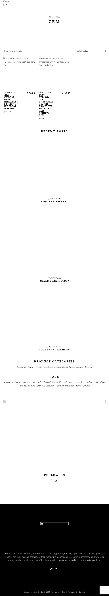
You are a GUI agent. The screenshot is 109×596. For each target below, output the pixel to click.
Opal (20, 385)
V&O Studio (38, 592)
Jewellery (7, 111)
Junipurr (89, 382)
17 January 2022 (54, 278)
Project (65, 367)
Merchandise (55, 367)
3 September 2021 (55, 346)
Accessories (21, 367)
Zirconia (86, 385)
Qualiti (27, 385)
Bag (34, 382)
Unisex (72, 367)
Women (78, 385)
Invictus (72, 382)
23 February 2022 (55, 198)
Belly (39, 382)
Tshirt (67, 385)
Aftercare (31, 367)
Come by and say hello (54, 349)
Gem (53, 382)
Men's (46, 367)
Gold (58, 382)
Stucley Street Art (54, 201)
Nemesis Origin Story (54, 280)
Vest (72, 385)
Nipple (102, 382)
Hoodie (64, 382)
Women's (88, 367)
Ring (33, 385)
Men (96, 382)
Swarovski (40, 385)
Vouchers (79, 367)
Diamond (47, 382)
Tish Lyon (50, 385)
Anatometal (27, 382)
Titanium (59, 385)
